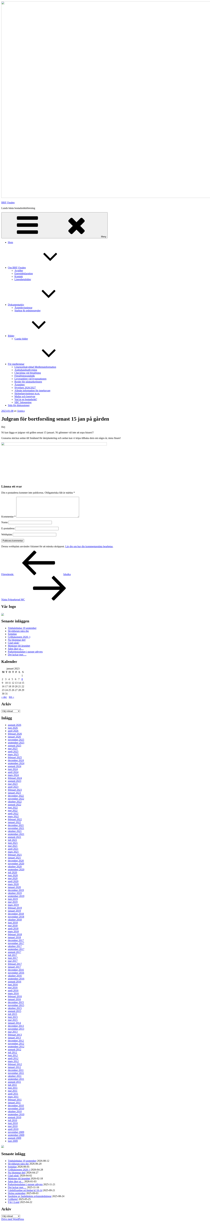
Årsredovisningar (23, 307)
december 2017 (16, 940)
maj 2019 (13, 902)
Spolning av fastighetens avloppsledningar (30, 1196)
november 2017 (16, 943)
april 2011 (13, 1093)
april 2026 (13, 730)
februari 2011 (15, 1099)
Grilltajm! (13, 1199)
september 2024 (16, 763)
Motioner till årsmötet (19, 645)
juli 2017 (12, 955)
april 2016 (13, 990)
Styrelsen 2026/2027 (25, 387)
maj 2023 (13, 784)
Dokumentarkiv (16, 304)
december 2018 (16, 913)
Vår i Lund (13, 1202)
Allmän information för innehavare (32, 390)
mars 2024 (13, 775)
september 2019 (16, 896)
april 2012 (13, 1058)
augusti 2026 (14, 725)
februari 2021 (15, 854)
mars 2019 (13, 905)
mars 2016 (13, 993)
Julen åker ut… (16, 648)
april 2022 (13, 813)
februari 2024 (15, 778)
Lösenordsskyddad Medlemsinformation (35, 367)
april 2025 (13, 751)
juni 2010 (13, 1123)
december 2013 (16, 1025)
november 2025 (16, 739)
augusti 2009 (14, 1138)
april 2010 (13, 1129)
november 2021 (16, 828)
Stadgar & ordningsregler (27, 310)
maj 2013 (13, 1031)
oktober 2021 (15, 831)
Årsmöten (19, 384)
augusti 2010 (14, 1117)
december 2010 (16, 1105)
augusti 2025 (14, 745)
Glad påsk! (13, 642)
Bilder (11, 335)
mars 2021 (13, 851)
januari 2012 (14, 1067)
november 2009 (16, 1132)
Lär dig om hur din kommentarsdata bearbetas (89, 546)
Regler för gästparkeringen (28, 381)
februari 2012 (15, 1064)
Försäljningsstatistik (24, 375)
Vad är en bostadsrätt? (25, 399)
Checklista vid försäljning (27, 372)
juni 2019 (13, 899)
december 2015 (16, 1002)
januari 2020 (14, 887)
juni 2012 (13, 1055)
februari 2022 (15, 819)
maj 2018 (13, 925)
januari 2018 (14, 937)
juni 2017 (13, 958)
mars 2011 (13, 1096)
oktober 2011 (14, 1076)
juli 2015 (12, 1014)
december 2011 (16, 1070)
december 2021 (16, 825)
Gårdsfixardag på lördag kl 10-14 (25, 1190)
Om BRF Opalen (17, 267)
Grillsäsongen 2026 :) (19, 637)
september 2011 (16, 1079)
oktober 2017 (15, 946)
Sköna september (17, 1193)
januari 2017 (14, 966)
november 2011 (16, 1073)
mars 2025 (13, 754)
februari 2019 (15, 907)
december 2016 (16, 969)
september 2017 (16, 949)
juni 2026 (13, 727)
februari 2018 (15, 934)
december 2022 (16, 795)
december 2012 (16, 1040)
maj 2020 (13, 878)
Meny (103, 236)
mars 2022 (13, 816)
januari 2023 (14, 792)
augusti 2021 (14, 837)
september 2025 (16, 742)
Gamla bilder (21, 338)
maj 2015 (13, 1020)
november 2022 (16, 798)
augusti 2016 (14, 981)
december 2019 (16, 890)
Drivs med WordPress (12, 1219)
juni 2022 (13, 807)
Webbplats (6, 534)
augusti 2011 (14, 1082)
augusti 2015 (14, 1011)
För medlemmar (16, 364)
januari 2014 (14, 1023)
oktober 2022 (15, 801)
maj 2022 (13, 810)
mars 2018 (13, 931)
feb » (11, 697)
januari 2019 (14, 910)
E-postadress (7, 528)
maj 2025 (13, 748)
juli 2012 (12, 1052)
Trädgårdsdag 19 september (22, 628)
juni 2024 (13, 769)
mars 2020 (13, 884)
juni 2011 (13, 1087)
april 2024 (13, 772)
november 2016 (16, 972)
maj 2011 (12, 1090)
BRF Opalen (8, 202)
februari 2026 (15, 733)
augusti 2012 (14, 1049)
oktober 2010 (15, 1111)
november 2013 (16, 1028)
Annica (21, 410)
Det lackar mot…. (17, 654)
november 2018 (16, 916)
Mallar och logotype (24, 396)
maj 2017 (13, 961)
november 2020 (16, 863)
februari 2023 (15, 789)
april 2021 (13, 848)
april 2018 (13, 928)
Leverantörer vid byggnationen (30, 378)
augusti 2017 (14, 952)
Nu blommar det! (17, 639)
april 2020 (13, 881)
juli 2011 (12, 1084)
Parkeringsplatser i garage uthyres (25, 651)
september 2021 (16, 834)
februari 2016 (15, 996)
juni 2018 (13, 922)
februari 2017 (15, 964)
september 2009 (16, 1135)
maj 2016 (13, 987)
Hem (10, 242)
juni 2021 (13, 843)
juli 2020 (12, 872)
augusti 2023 (14, 781)
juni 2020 (13, 875)
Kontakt (18, 276)
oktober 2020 (15, 866)
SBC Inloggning (23, 402)
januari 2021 (14, 857)
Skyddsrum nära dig (18, 631)
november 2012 (16, 1043)
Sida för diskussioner (19, 405)
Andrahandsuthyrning (25, 369)
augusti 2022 (14, 804)
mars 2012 (13, 1061)
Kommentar (8, 516)
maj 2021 (13, 845)
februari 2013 (15, 1034)
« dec (4, 697)
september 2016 (16, 978)
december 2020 (16, 860)
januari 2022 (14, 822)
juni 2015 (13, 1017)
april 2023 (13, 786)
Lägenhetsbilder (22, 279)
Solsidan (12, 634)
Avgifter (18, 270)
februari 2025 (15, 757)
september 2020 (16, 869)
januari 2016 (14, 999)
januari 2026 (14, 736)
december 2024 (16, 760)
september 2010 (16, 1114)
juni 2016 (13, 984)
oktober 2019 (15, 893)
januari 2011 (14, 1102)
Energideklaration (23, 273)
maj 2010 (13, 1126)
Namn (4, 522)
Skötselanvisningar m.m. (27, 393)
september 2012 (16, 1046)
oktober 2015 (15, 1008)
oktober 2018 (15, 919)
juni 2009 (13, 1141)
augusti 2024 (14, 766)
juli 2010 (12, 1120)
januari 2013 (14, 1037)
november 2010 (16, 1108)
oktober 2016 (15, 975)
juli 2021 (12, 840)
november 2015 (16, 1005)
